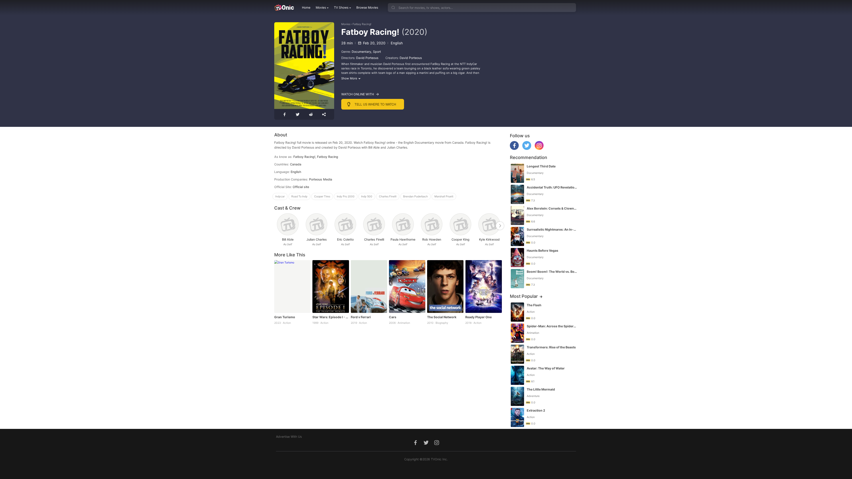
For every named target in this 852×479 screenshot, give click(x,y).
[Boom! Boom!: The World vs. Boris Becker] (517, 278)
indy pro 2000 (346, 196)
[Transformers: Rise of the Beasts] (517, 354)
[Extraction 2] (517, 417)
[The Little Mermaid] (517, 396)
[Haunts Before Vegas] (517, 257)
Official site (301, 187)
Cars (392, 317)
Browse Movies (367, 7)
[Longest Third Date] (517, 173)
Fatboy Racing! (362, 24)
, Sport (376, 51)
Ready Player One (478, 317)
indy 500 (366, 196)
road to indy (299, 196)
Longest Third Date (541, 166)
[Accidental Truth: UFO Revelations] (517, 194)
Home (306, 7)
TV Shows (341, 7)
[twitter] (526, 149)
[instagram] (539, 149)
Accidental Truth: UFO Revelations (552, 187)
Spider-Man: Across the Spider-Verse (552, 326)
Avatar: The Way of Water (546, 368)
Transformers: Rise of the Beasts (551, 347)
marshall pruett (443, 196)
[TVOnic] (284, 7)
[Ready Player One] (483, 286)
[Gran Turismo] (292, 286)
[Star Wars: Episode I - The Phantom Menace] (330, 286)
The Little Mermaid (541, 389)
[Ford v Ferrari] (369, 286)
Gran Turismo (284, 317)
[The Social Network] (445, 286)
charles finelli (387, 196)
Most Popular (524, 296)
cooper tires (322, 196)
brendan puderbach (415, 196)
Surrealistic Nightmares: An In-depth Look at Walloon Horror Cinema (552, 229)
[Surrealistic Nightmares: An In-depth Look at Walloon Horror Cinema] (517, 236)
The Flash (534, 305)
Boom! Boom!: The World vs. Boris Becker (552, 271)
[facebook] (514, 149)
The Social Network (441, 317)
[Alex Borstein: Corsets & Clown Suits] (517, 215)
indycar (280, 196)
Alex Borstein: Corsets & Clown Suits (552, 208)
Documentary (361, 51)
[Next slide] (500, 226)
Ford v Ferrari (361, 317)
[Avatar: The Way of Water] (517, 375)
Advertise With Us (289, 436)
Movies (321, 7)
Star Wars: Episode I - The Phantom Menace (330, 317)
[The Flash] (517, 312)
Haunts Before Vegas (542, 250)
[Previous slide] (277, 226)
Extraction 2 (536, 410)
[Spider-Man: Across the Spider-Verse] (517, 333)
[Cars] (407, 286)
